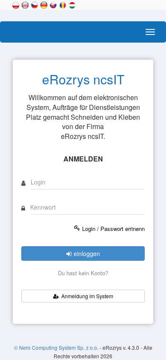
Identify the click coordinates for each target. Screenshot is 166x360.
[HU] (72, 4)
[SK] (53, 4)
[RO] (62, 4)
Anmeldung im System (87, 296)
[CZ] (34, 4)
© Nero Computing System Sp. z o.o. (57, 347)
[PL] (16, 4)
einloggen (87, 253)
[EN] (25, 4)
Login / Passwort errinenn (113, 229)
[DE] (44, 4)
